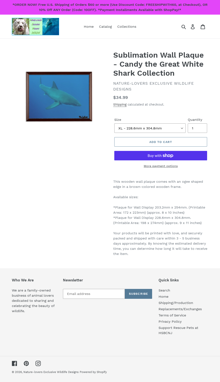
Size (117, 120)
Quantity (195, 120)
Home (163, 297)
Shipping (120, 104)
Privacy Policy (170, 321)
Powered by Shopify (93, 372)
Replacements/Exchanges (180, 309)
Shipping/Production (176, 303)
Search (164, 290)
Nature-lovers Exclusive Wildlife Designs (51, 372)
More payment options (161, 166)
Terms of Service (172, 315)
